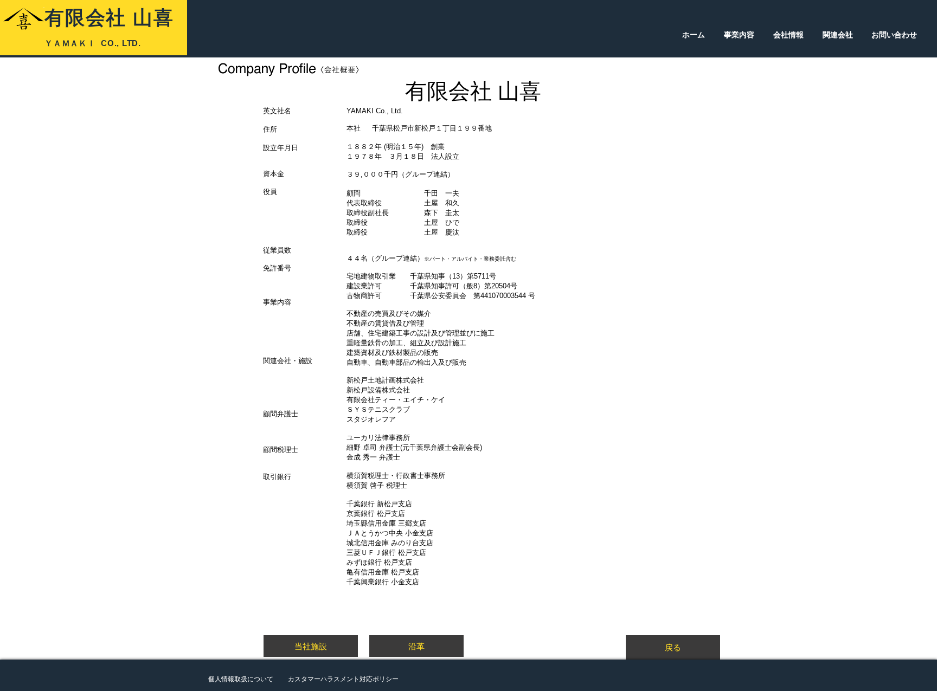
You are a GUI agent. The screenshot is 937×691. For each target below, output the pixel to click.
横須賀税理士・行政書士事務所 (395, 476)
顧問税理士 (280, 449)
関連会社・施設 (287, 361)
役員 (270, 192)
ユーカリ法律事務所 (378, 438)
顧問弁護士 (280, 414)
